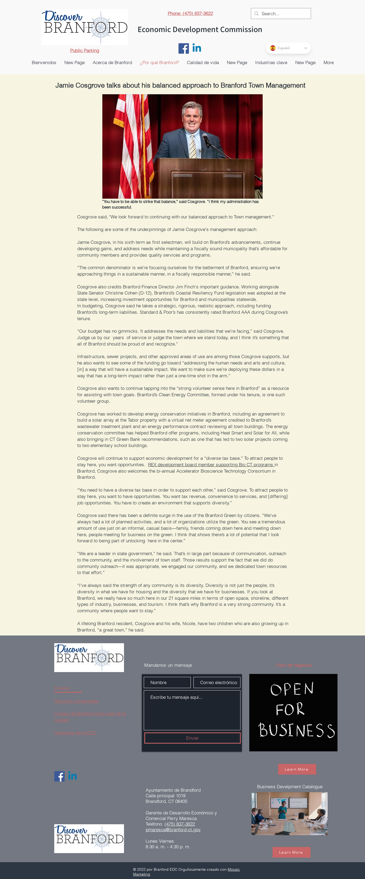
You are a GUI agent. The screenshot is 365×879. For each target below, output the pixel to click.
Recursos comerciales (76, 701)
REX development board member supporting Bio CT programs (211, 464)
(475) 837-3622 (180, 824)
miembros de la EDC (75, 732)
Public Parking (84, 50)
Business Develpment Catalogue (290, 786)
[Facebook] (183, 48)
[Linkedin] (197, 48)
